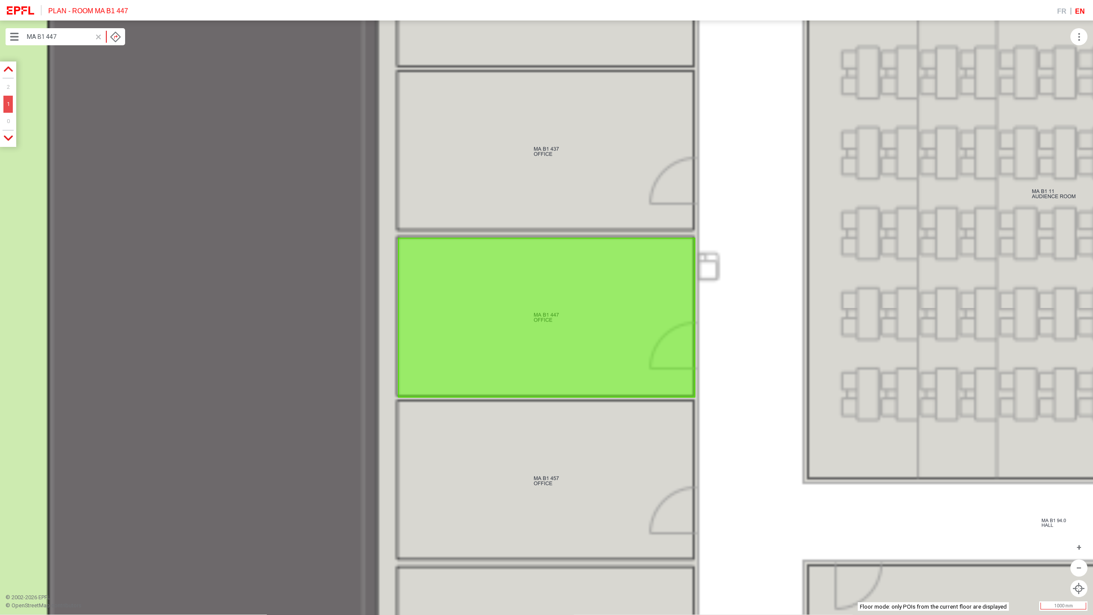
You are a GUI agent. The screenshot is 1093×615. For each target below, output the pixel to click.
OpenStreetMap (31, 605)
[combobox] (74, 36)
